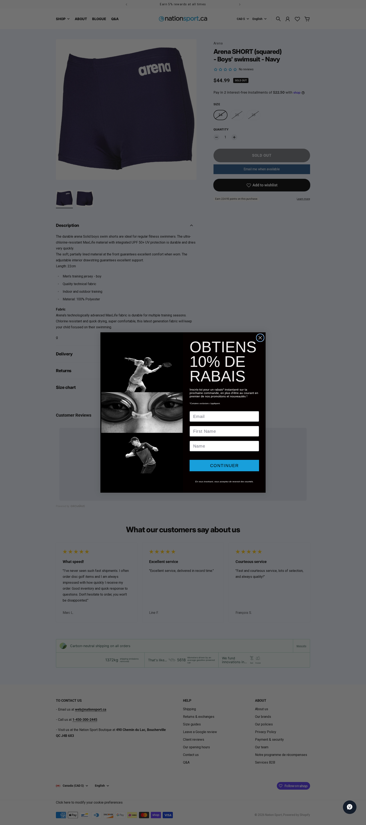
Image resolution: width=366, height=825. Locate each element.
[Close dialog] (260, 337)
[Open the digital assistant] (349, 807)
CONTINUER (224, 465)
